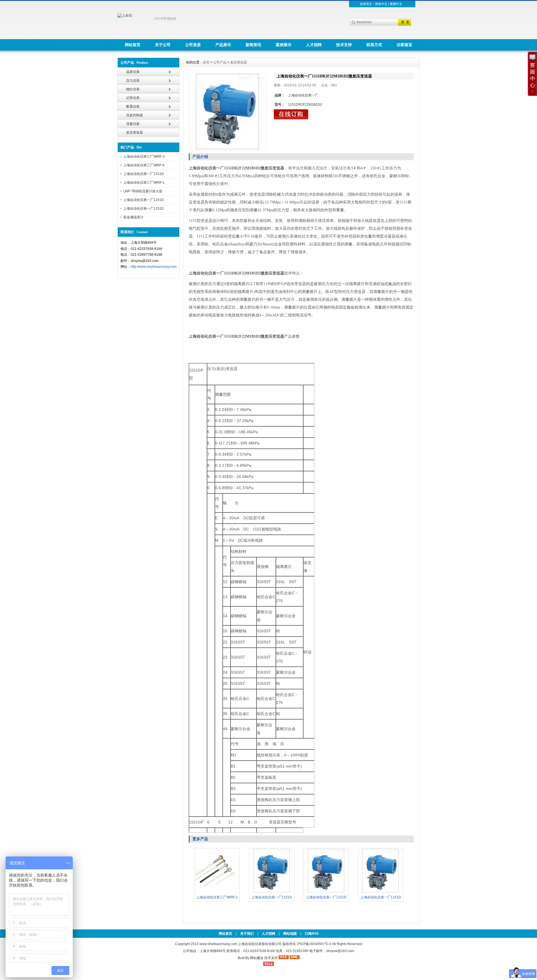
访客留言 (404, 44)
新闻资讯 (253, 44)
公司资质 (193, 44)
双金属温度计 (133, 217)
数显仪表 (133, 106)
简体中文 (381, 4)
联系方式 (374, 44)
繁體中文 (396, 4)
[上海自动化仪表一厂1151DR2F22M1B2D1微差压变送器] (271, 892)
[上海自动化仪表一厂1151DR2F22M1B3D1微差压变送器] (326, 892)
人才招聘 (314, 44)
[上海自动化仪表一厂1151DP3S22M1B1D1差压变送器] (380, 892)
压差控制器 (134, 115)
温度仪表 (133, 72)
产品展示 (223, 44)
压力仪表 (133, 80)
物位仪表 (133, 89)
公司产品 (220, 62)
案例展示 (283, 44)
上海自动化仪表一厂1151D (143, 174)
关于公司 (163, 44)
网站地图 (290, 934)
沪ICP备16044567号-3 (314, 944)
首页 (206, 62)
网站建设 (256, 958)
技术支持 (344, 44)
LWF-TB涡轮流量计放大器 (142, 191)
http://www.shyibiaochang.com (153, 267)
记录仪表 (133, 98)
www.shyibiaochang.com (218, 944)
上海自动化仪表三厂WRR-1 (144, 182)
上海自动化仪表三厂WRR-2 (144, 156)
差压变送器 (134, 132)
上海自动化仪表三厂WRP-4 (143, 165)
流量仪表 (133, 124)
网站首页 (132, 44)
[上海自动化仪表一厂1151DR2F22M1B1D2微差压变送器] (228, 111)
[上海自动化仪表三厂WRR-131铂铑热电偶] (217, 892)
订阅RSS (312, 934)
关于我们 (247, 934)
